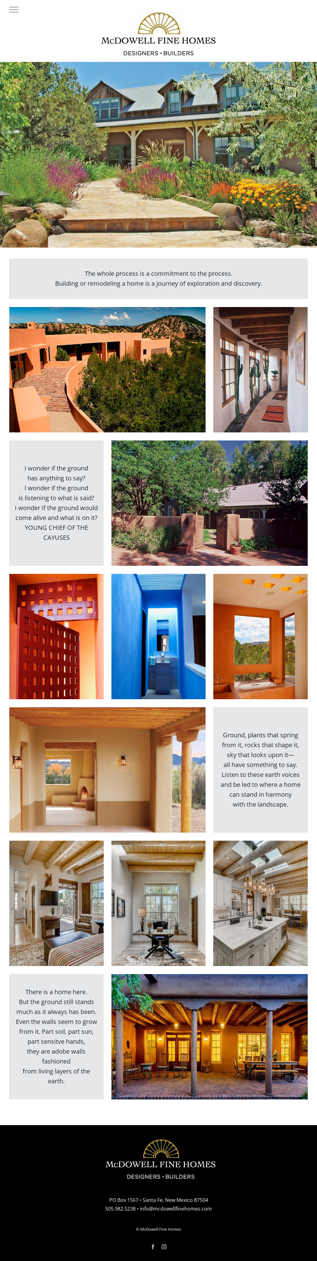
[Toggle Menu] (14, 9)
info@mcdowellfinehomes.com (176, 1208)
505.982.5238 (120, 1208)
